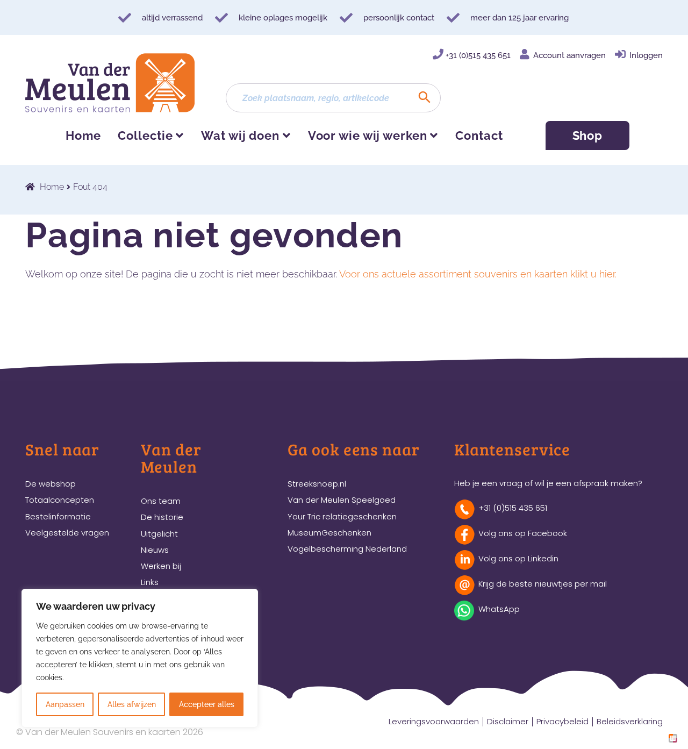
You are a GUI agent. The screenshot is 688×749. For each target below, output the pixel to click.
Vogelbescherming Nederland (347, 548)
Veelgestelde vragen (67, 532)
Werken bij (161, 566)
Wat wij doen (240, 135)
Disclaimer (507, 721)
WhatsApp (499, 609)
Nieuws (155, 549)
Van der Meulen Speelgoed (342, 499)
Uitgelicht (159, 533)
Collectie (145, 135)
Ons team (161, 501)
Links (150, 582)
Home (83, 135)
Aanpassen (65, 704)
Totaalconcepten (59, 499)
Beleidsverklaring (630, 721)
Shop (587, 135)
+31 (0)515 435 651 (478, 55)
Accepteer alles (206, 704)
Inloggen (646, 55)
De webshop (50, 483)
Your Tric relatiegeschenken (342, 516)
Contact (479, 135)
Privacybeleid (562, 721)
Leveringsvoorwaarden (434, 721)
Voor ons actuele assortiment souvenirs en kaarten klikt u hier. (478, 274)
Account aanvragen (569, 55)
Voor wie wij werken (367, 135)
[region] (140, 658)
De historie (162, 517)
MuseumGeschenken (329, 532)
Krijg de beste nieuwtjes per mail (542, 583)
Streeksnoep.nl (317, 483)
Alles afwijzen (132, 704)
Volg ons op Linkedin (518, 558)
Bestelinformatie (58, 516)
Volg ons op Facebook (522, 533)
